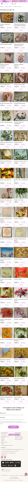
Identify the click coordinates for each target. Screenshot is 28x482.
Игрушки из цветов (19, 437)
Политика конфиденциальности (10, 480)
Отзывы (2, 440)
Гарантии (3, 437)
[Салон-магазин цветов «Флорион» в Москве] (5, 1)
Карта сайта (20, 480)
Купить (7, 30)
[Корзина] (26, 4)
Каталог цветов (8, 6)
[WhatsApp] (13, 1)
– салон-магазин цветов (13, 475)
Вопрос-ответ (4, 442)
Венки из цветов (18, 439)
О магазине (3, 434)
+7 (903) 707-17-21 (22, 1)
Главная (1, 6)
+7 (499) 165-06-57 (22, 0)
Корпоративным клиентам (6, 445)
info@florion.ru (4, 454)
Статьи (2, 443)
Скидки (2, 439)
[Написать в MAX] (17, 1)
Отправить (13, 427)
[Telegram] (15, 1)
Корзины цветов (18, 436)
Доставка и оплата (5, 436)
